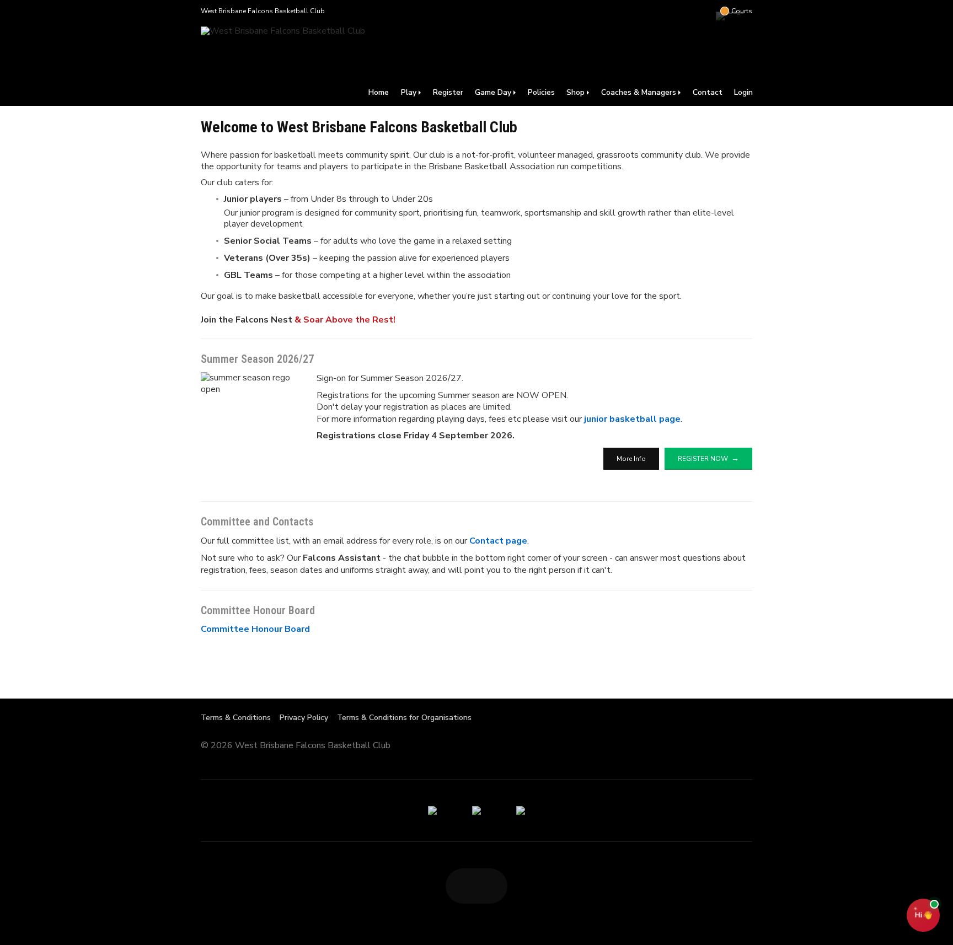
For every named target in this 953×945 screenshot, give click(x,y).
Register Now (703, 458)
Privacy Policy (304, 717)
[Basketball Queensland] (432, 810)
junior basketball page (632, 419)
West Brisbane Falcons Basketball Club (263, 11)
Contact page (498, 541)
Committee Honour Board (255, 629)
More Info (631, 458)
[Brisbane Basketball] (476, 810)
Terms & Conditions (236, 717)
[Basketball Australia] (520, 810)
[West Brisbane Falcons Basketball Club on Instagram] (705, 11)
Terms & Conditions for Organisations (404, 717)
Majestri (713, 746)
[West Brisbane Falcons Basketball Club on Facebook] (683, 11)
